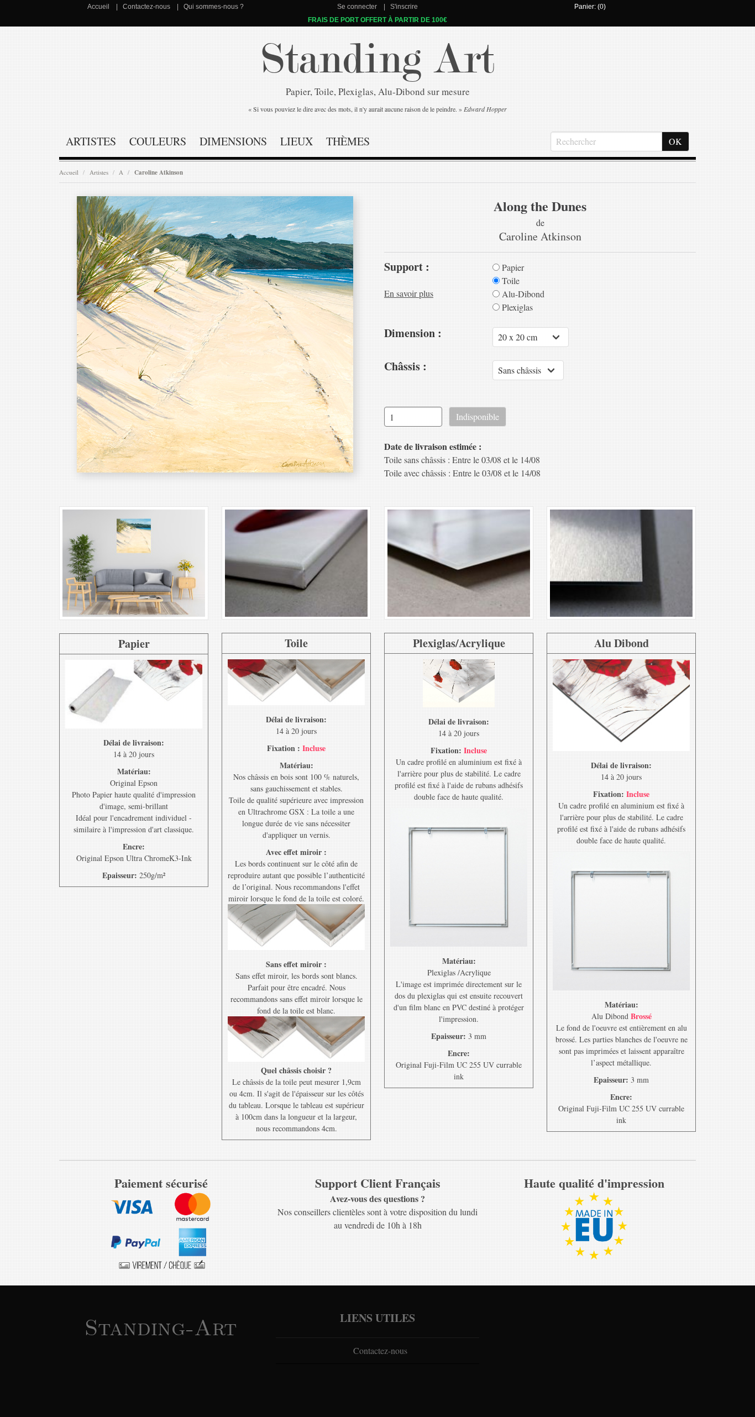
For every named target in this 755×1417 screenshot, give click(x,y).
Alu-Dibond (522, 294)
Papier (512, 267)
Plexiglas (516, 307)
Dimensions (233, 141)
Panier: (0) (590, 7)
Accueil (98, 7)
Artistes (91, 141)
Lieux (296, 141)
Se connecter (357, 7)
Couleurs (157, 141)
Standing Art (377, 59)
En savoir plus (408, 293)
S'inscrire (404, 7)
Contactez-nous (146, 7)
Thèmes (348, 141)
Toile (510, 280)
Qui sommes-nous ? (213, 7)
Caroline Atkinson (158, 172)
